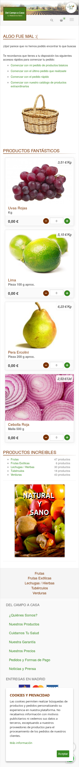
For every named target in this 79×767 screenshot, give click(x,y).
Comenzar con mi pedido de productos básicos (39, 65)
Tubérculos (17, 471)
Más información (21, 743)
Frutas (15, 459)
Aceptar (63, 753)
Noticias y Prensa (22, 668)
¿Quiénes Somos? (23, 614)
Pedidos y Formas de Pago (29, 659)
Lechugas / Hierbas (22, 467)
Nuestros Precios (22, 650)
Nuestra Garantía (22, 641)
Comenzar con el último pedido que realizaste (38, 71)
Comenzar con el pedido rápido (30, 77)
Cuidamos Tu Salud (24, 632)
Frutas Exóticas (20, 463)
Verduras (16, 474)
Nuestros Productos (24, 623)
